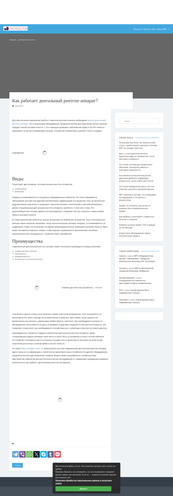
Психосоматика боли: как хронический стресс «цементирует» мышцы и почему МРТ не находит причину (138, 145)
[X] (36, 454)
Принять (83, 488)
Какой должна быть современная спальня (134, 291)
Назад (18, 465)
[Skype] (43, 454)
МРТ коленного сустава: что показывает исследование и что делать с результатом (138, 197)
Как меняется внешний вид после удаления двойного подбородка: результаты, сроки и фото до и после (136, 178)
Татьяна (123, 268)
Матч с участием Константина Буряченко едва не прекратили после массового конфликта (136, 156)
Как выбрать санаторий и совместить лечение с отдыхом (136, 218)
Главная (12, 40)
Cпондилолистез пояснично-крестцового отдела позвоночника (135, 281)
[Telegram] (15, 454)
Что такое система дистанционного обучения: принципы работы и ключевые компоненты (135, 167)
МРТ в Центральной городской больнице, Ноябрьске (136, 269)
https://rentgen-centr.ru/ (32, 348)
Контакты (138, 29)
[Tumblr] (50, 454)
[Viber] (22, 454)
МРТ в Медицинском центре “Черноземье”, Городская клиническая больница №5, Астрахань (137, 259)
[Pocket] (57, 454)
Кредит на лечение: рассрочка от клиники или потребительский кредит (135, 208)
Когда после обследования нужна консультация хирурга (134, 234)
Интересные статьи (27, 40)
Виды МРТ (162, 29)
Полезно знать (149, 29)
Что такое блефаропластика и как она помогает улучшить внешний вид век (136, 187)
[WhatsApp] (29, 454)
